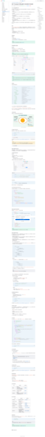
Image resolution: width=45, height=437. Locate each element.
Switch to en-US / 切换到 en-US (22, 219)
